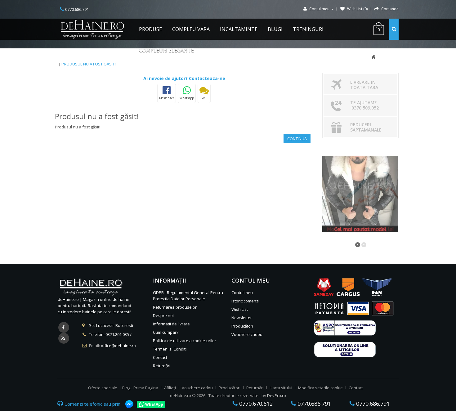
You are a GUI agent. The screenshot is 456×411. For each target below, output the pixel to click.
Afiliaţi (170, 388)
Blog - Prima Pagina (140, 388)
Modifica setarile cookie (320, 388)
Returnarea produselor (175, 307)
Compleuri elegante (166, 50)
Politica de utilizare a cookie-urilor (184, 340)
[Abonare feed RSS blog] (63, 338)
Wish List (239, 309)
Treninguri (308, 29)
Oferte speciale (102, 388)
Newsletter (241, 317)
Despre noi (163, 315)
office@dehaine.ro (118, 345)
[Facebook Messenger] (126, 404)
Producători (242, 326)
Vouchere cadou (246, 334)
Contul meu (242, 292)
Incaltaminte (238, 29)
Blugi (275, 29)
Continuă (297, 138)
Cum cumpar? (165, 332)
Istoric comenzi (245, 301)
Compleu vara (191, 29)
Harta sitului (281, 388)
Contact (160, 357)
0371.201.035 (117, 334)
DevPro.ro (276, 395)
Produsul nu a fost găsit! (88, 64)
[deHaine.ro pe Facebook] (63, 327)
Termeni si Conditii (170, 349)
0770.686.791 (313, 403)
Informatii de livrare (171, 324)
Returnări (161, 366)
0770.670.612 (255, 403)
